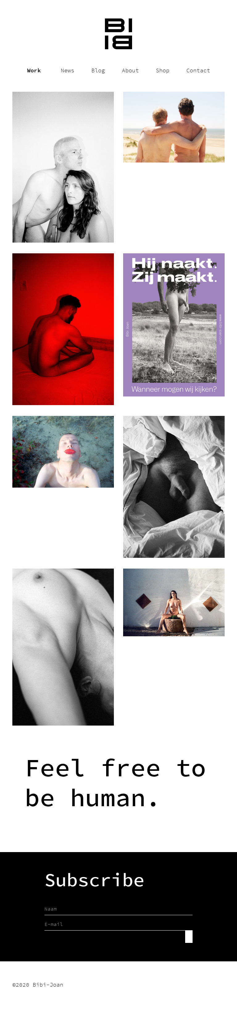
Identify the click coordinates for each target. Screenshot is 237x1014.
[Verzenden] (189, 937)
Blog (98, 70)
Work (34, 70)
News (67, 70)
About (130, 70)
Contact (198, 70)
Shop (162, 70)
